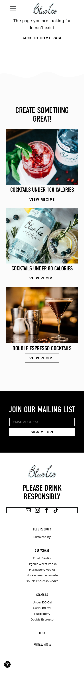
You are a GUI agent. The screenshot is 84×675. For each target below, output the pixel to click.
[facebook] (46, 510)
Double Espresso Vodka (42, 581)
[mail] (28, 510)
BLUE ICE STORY (42, 529)
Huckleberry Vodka (42, 569)
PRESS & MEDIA (42, 645)
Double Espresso (42, 619)
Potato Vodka (42, 558)
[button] (7, 664)
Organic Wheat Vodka (42, 564)
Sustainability (42, 537)
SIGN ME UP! (42, 432)
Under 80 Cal (42, 608)
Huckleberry (42, 614)
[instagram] (37, 510)
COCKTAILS (42, 595)
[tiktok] (55, 510)
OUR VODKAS (42, 551)
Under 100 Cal (42, 602)
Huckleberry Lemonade (42, 575)
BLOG (42, 633)
